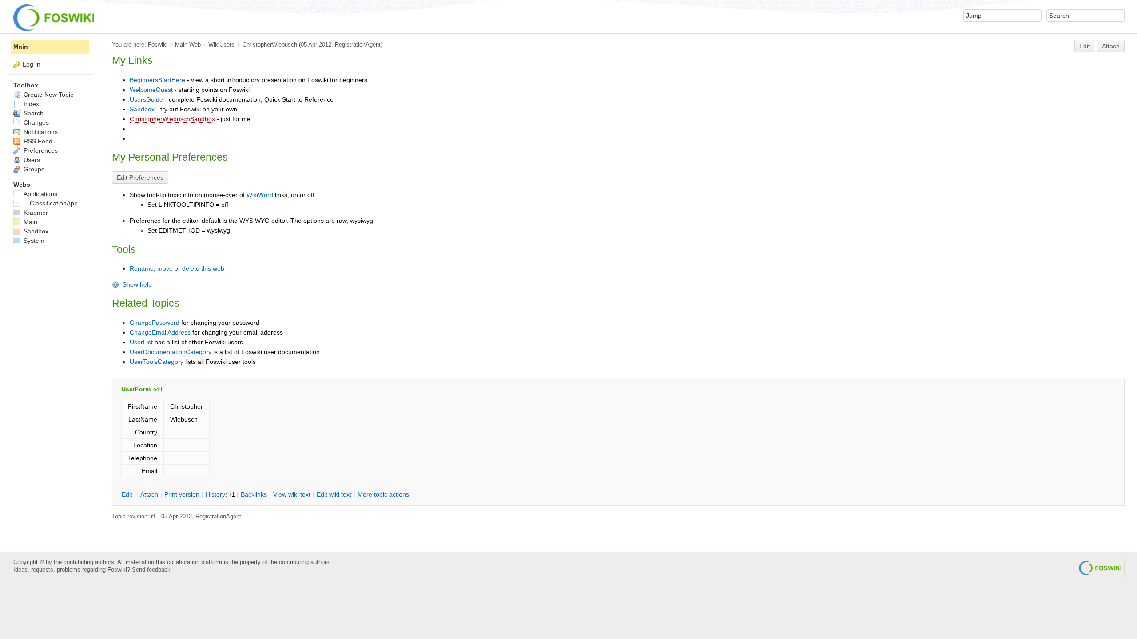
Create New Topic (47, 94)
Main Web (188, 44)
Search (33, 113)
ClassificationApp (54, 203)
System (33, 240)
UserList (141, 342)
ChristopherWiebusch (270, 44)
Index (30, 103)
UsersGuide (146, 99)
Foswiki (157, 44)
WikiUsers (221, 44)
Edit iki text (334, 494)
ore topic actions (383, 494)
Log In (31, 64)
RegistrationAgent (358, 44)
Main (20, 46)
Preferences (40, 150)
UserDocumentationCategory (170, 351)
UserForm (136, 389)
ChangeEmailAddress (160, 332)
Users (31, 159)
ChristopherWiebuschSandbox (172, 118)
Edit (1084, 46)
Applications (39, 193)
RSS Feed (37, 141)
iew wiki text (291, 494)
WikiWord (259, 194)
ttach (149, 494)
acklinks (254, 494)
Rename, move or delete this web (177, 268)
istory (215, 494)
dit (128, 494)
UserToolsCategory (156, 361)
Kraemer (35, 212)
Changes (35, 122)
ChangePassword (154, 322)
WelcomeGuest (151, 89)
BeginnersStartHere (157, 79)
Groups (33, 169)
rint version (181, 494)
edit (157, 390)
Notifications (40, 131)
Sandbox (142, 109)
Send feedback (151, 569)
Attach (1111, 46)
